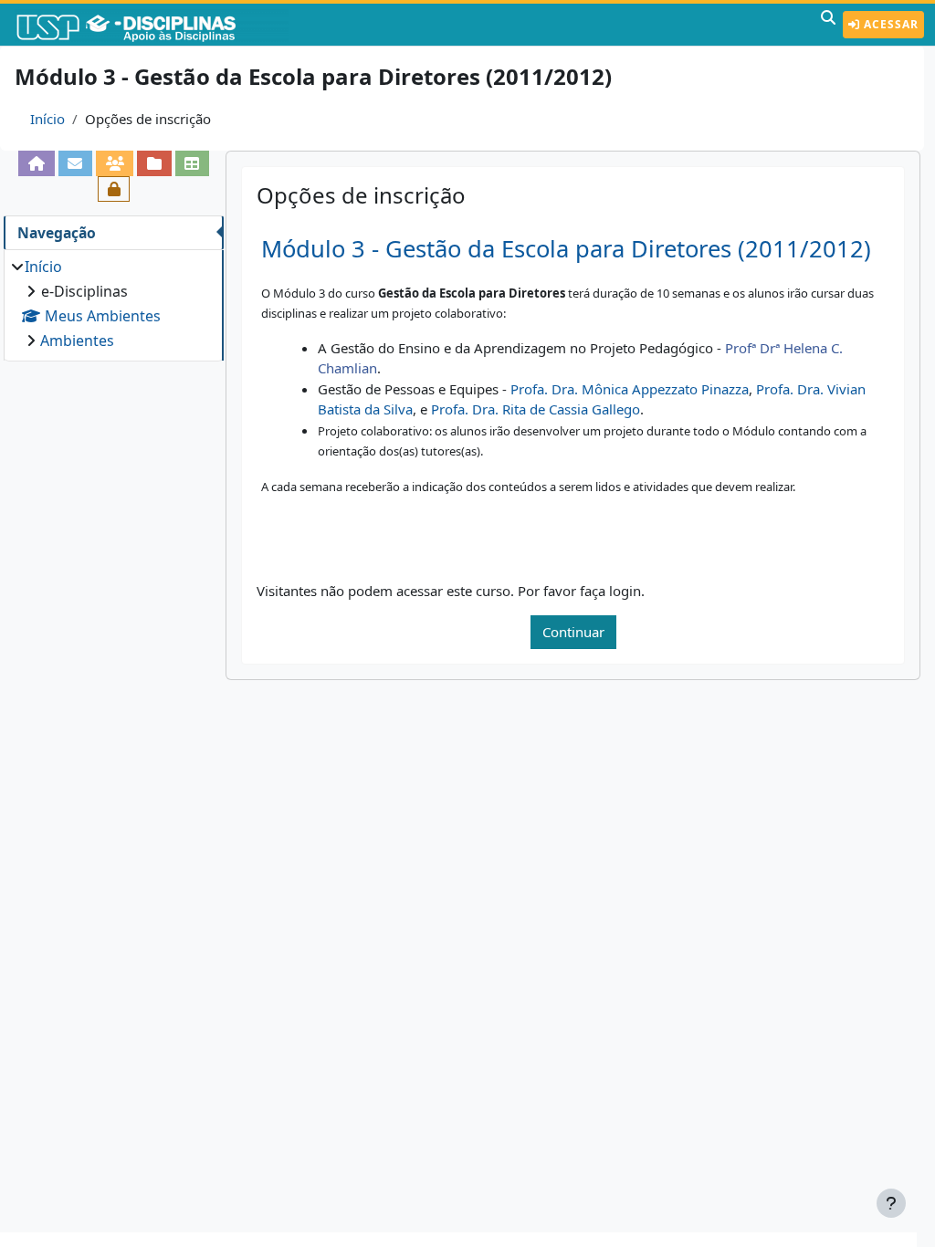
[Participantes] (114, 163)
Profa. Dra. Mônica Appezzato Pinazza (629, 389)
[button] (828, 24)
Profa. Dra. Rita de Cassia (511, 409)
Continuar (573, 632)
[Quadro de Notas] (192, 163)
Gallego (616, 409)
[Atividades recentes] (154, 163)
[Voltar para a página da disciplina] (36, 163)
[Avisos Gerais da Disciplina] (75, 163)
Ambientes (77, 340)
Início (47, 119)
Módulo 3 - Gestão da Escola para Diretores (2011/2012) (566, 249)
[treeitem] (113, 303)
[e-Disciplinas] (153, 24)
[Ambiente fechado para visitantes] (114, 189)
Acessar (889, 24)
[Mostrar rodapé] (891, 1203)
